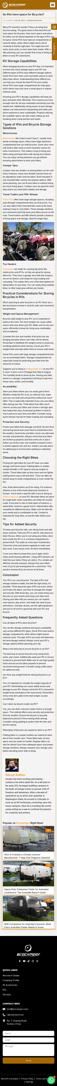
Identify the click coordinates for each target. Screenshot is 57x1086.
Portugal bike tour (34, 369)
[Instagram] (33, 961)
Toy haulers (8, 269)
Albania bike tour (11, 497)
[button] (52, 4)
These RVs (8, 199)
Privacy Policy (27, 1078)
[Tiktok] (28, 961)
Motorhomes (8, 138)
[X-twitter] (37, 961)
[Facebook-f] (19, 961)
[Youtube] (24, 961)
